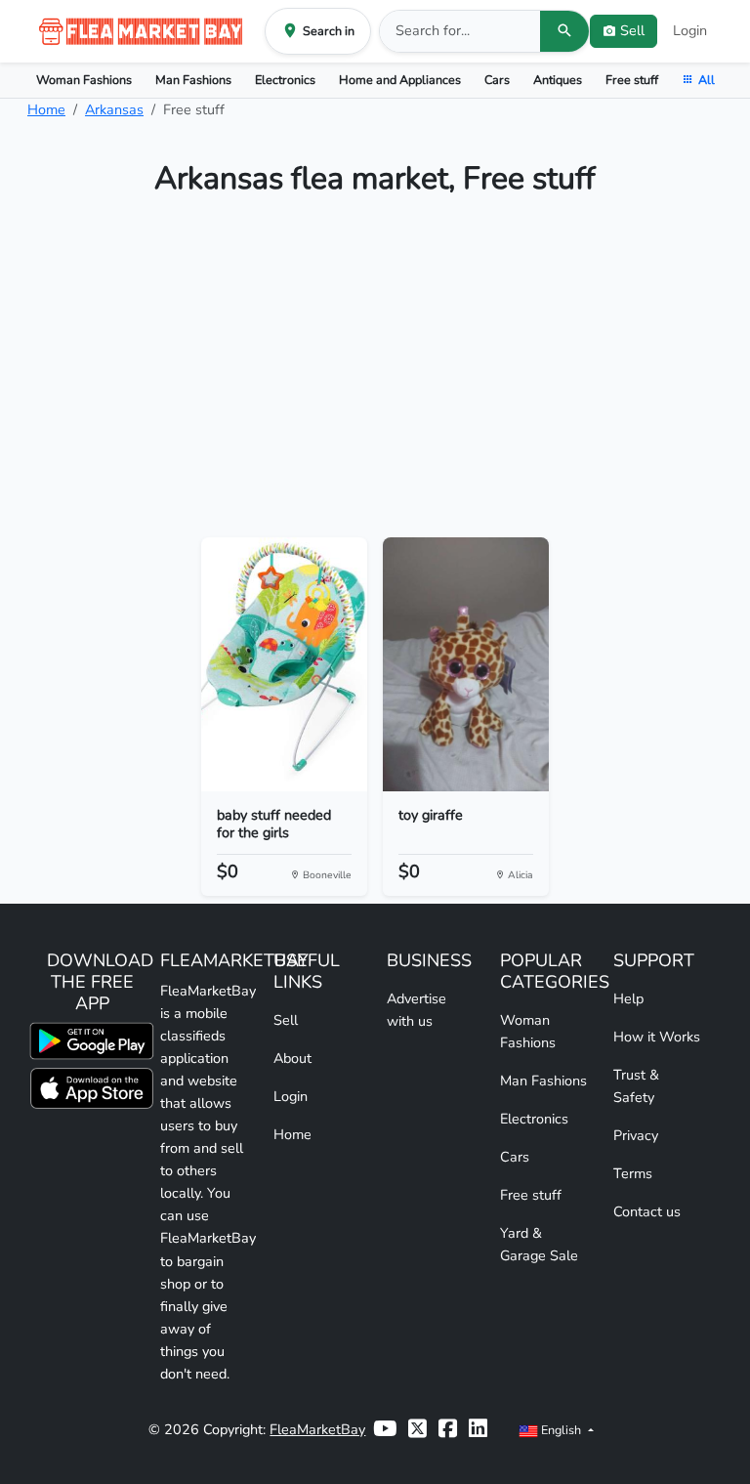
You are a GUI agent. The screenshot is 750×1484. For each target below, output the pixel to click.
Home (46, 109)
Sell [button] (632, 30)
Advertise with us (416, 1010)
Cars (497, 79)
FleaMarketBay (317, 1429)
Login (690, 30)
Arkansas (114, 109)
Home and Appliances (400, 79)
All (706, 79)
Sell (285, 1020)
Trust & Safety (636, 1086)
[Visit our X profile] (417, 1430)
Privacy (635, 1135)
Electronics (285, 79)
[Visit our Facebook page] (448, 1430)
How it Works (656, 1036)
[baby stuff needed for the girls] (284, 664)
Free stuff (631, 79)
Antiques (557, 79)
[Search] (564, 31)
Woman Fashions (84, 79)
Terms (632, 1173)
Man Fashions (193, 79)
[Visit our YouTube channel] (384, 1430)
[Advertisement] (375, 375)
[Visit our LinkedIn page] (478, 1430)
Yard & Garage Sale (539, 1244)
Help (628, 998)
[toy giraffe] (466, 664)
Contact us (647, 1211)
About (292, 1058)
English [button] (561, 1429)
